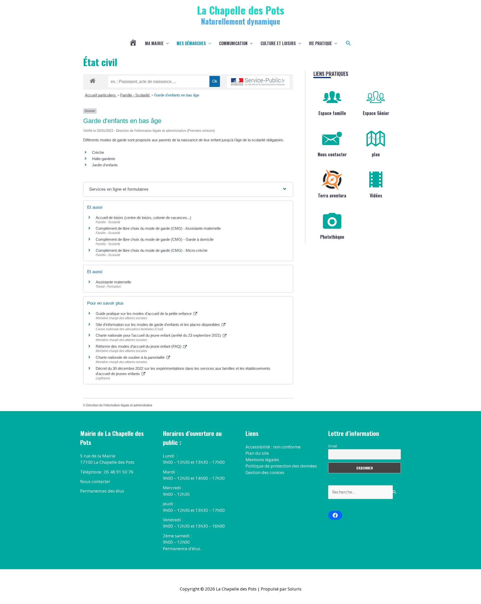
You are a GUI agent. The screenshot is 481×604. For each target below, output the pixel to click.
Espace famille (332, 113)
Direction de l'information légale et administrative (119, 405)
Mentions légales (262, 459)
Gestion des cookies (265, 472)
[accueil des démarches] (92, 80)
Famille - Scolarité (135, 95)
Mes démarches (191, 43)
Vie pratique (320, 43)
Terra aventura (332, 195)
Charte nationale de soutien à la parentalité (131, 357)
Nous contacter (332, 154)
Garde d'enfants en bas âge (176, 95)
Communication (233, 43)
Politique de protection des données (281, 466)
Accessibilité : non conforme (273, 447)
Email (332, 446)
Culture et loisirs (278, 43)
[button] (348, 43)
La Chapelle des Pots (240, 10)
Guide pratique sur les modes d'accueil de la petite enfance (144, 313)
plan (376, 154)
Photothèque (332, 236)
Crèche (98, 152)
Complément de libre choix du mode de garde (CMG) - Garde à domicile (154, 239)
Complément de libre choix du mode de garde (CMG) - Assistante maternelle (158, 228)
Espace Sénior (376, 113)
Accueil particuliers (101, 95)
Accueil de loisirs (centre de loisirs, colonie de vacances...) (143, 217)
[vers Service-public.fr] (258, 82)
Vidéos (376, 195)
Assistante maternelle (113, 282)
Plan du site (257, 453)
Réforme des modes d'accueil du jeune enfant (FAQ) (139, 346)
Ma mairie (154, 43)
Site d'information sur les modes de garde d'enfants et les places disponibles (158, 324)
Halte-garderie (103, 159)
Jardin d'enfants (105, 165)
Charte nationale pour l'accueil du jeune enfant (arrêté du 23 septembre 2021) (159, 335)
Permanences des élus (102, 491)
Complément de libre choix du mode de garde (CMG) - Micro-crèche (151, 250)
